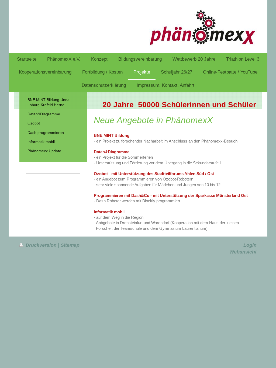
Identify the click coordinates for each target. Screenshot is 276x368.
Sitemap (70, 245)
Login (250, 245)
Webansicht (243, 252)
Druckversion (41, 245)
